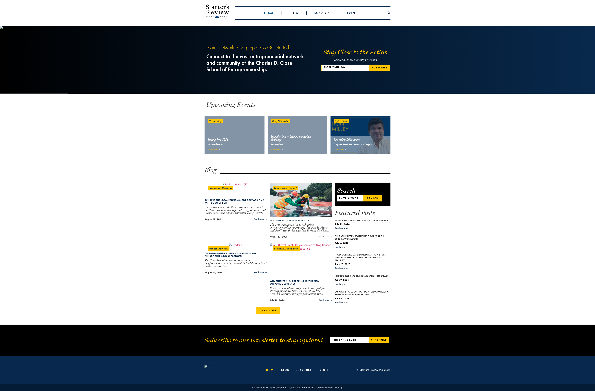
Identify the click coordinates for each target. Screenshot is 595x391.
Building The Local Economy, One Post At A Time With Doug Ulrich (234, 201)
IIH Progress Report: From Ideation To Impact (361, 275)
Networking (215, 121)
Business (227, 188)
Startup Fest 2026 (218, 139)
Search (373, 198)
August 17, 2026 (213, 219)
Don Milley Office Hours (346, 139)
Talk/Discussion (280, 121)
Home (269, 13)
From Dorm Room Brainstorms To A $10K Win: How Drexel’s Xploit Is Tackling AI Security (360, 257)
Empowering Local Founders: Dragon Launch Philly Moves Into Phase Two (362, 293)
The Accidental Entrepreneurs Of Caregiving (361, 220)
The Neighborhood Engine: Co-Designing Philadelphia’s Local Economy (230, 255)
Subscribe (322, 13)
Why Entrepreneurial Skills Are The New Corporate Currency (294, 282)
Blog (294, 13)
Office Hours (341, 121)
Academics (214, 188)
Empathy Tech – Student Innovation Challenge (291, 138)
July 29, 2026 (277, 300)
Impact (293, 188)
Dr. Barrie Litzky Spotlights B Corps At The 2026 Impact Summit (359, 237)
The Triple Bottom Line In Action (289, 220)
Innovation (280, 188)
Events (353, 13)
